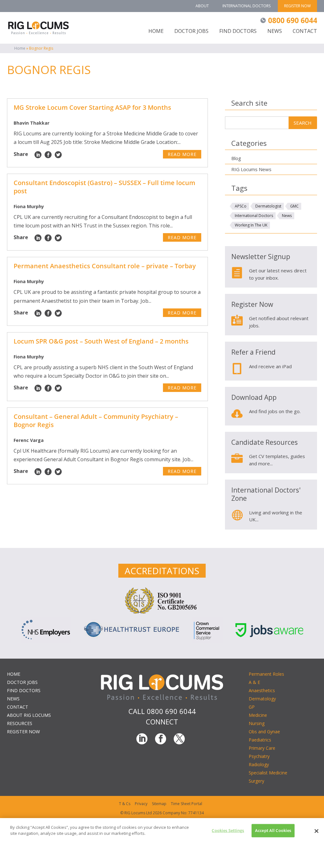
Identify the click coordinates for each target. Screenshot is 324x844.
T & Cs (124, 803)
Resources (19, 723)
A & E (254, 682)
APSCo (240, 206)
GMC (294, 206)
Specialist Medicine (268, 773)
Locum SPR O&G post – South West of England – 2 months (101, 341)
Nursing (257, 723)
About (202, 6)
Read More (182, 154)
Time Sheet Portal (186, 803)
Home (19, 48)
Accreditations (162, 571)
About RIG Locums (29, 715)
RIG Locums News (251, 169)
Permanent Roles (266, 674)
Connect (162, 721)
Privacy (141, 803)
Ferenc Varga (29, 440)
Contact (305, 31)
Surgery (256, 781)
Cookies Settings (228, 830)
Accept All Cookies (273, 830)
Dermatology (262, 699)
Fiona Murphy (29, 206)
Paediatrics (260, 740)
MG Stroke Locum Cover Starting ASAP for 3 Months (92, 107)
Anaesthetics (262, 690)
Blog (236, 158)
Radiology (259, 764)
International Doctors (246, 6)
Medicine (258, 715)
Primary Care (262, 748)
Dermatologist (268, 206)
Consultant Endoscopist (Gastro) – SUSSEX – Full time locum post (104, 186)
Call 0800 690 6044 (162, 711)
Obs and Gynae (264, 732)
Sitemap (159, 803)
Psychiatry (259, 756)
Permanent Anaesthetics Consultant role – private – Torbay (105, 266)
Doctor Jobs (191, 31)
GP (252, 707)
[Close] (316, 831)
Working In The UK (251, 225)
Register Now (297, 6)
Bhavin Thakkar (31, 123)
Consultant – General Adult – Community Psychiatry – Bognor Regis (96, 420)
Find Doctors (238, 31)
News (274, 31)
